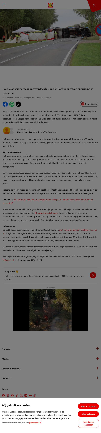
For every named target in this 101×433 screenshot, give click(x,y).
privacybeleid (35, 422)
